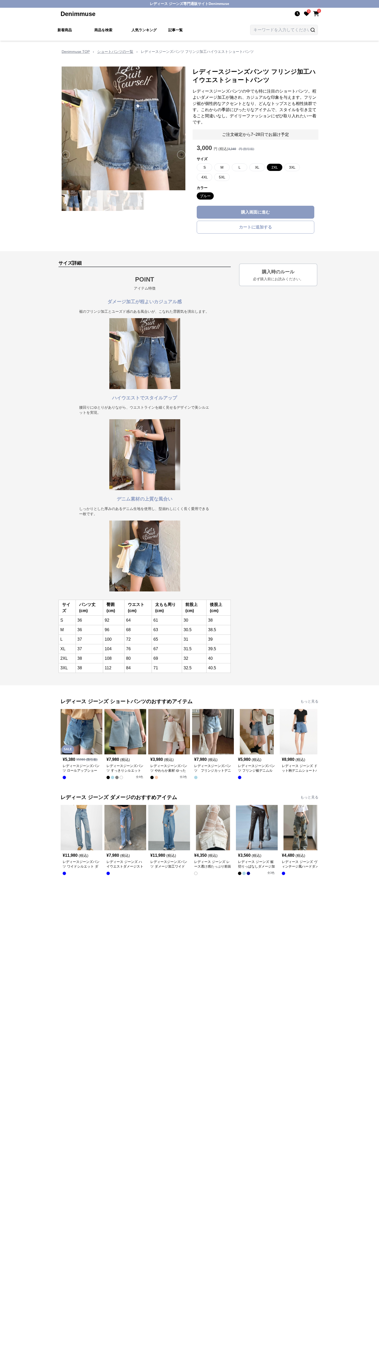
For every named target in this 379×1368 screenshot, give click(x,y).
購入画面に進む (255, 212)
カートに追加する (255, 227)
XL (257, 167)
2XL (274, 167)
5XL (222, 177)
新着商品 (64, 30)
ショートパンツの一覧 (115, 52)
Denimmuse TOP (76, 52)
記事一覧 (175, 30)
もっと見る (309, 701)
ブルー (205, 196)
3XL (292, 167)
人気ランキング (144, 30)
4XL (204, 177)
